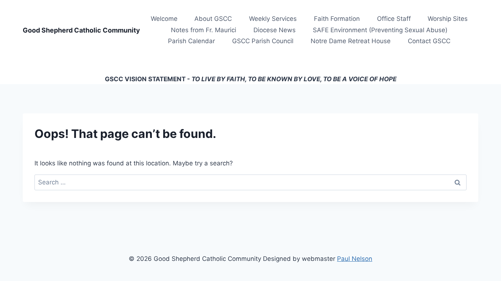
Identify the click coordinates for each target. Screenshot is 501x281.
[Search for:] (250, 182)
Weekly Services (273, 18)
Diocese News (274, 30)
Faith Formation (337, 18)
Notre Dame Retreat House (351, 41)
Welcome (164, 18)
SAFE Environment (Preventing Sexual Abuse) (380, 30)
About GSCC (213, 18)
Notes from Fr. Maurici (203, 30)
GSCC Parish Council (262, 41)
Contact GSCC (429, 41)
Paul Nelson (354, 258)
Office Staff (394, 18)
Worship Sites (448, 18)
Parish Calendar (191, 41)
